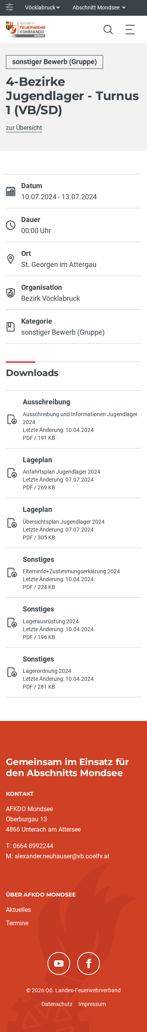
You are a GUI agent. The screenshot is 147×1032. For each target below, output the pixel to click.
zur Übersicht (24, 128)
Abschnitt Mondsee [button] (97, 7)
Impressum (92, 1004)
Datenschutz (57, 1004)
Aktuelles (18, 909)
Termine (17, 923)
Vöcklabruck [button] (40, 7)
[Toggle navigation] (130, 29)
